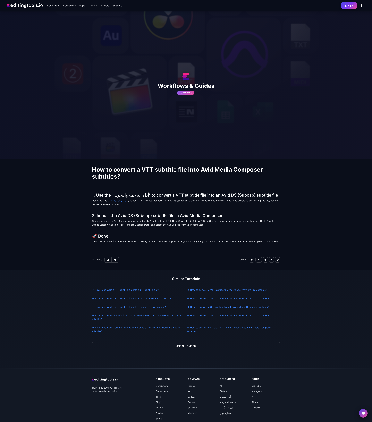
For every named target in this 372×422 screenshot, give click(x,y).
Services (192, 407)
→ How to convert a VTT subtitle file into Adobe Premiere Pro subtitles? (227, 289)
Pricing (191, 386)
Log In (350, 5)
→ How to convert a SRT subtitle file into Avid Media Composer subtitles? (228, 306)
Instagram (257, 391)
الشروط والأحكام (227, 407)
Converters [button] (69, 5)
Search (159, 418)
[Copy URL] (277, 260)
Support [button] (117, 5)
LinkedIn (256, 407)
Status (223, 391)
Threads (256, 402)
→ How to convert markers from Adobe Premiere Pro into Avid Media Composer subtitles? (136, 329)
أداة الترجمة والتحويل (118, 200)
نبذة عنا (191, 396)
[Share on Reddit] (265, 260)
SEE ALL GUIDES (186, 346)
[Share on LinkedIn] (271, 260)
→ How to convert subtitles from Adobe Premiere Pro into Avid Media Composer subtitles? (136, 317)
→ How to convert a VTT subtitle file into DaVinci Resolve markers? (129, 306)
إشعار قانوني (225, 413)
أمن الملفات (225, 396)
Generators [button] (53, 5)
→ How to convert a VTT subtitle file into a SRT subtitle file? (125, 289)
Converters (162, 391)
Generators (162, 386)
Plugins (159, 402)
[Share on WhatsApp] (252, 260)
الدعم (190, 391)
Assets (159, 407)
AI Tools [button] (104, 5)
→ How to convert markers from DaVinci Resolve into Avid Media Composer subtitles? (229, 329)
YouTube (256, 386)
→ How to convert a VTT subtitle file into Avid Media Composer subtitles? (228, 298)
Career (191, 402)
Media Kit (193, 413)
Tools (158, 396)
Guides (159, 413)
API (221, 386)
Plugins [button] (92, 5)
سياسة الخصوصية (228, 402)
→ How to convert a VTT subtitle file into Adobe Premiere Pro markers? (131, 298)
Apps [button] (82, 5)
